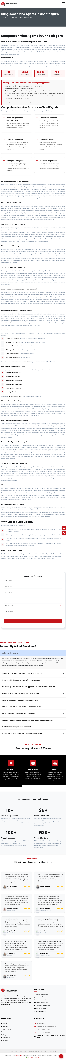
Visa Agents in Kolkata (13, 392)
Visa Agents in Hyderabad (14, 384)
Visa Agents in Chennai (13, 388)
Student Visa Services (13, 346)
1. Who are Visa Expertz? (10, 653)
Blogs (4, 1035)
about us (27, 362)
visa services (13, 362)
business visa (14, 323)
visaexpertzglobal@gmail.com (46, 1026)
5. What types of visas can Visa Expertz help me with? (20, 693)
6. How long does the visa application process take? (20, 700)
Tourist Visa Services (12, 338)
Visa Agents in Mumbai (13, 376)
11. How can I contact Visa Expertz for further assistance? (22, 733)
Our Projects (7, 1032)
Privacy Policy (13, 1051)
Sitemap (5, 1040)
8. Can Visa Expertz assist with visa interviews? (18, 713)
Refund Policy (52, 1051)
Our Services (7, 1029)
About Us (6, 1026)
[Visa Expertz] (9, 4)
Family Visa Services (12, 354)
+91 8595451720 (41, 102)
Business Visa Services (13, 342)
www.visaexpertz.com (43, 1032)
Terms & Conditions (33, 1051)
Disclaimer (44, 1051)
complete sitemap (15, 396)
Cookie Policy (22, 1051)
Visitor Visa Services (12, 357)
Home (4, 17)
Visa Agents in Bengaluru (14, 380)
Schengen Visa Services (13, 350)
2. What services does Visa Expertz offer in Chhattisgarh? (22, 673)
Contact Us (6, 1038)
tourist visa (6, 323)
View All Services (41, 1011)
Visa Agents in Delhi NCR (13, 373)
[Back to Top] (61, 1056)
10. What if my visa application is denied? (16, 727)
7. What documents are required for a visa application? (21, 707)
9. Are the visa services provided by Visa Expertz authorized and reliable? (27, 720)
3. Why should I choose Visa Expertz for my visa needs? (21, 680)
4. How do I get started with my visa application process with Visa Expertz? (28, 687)
